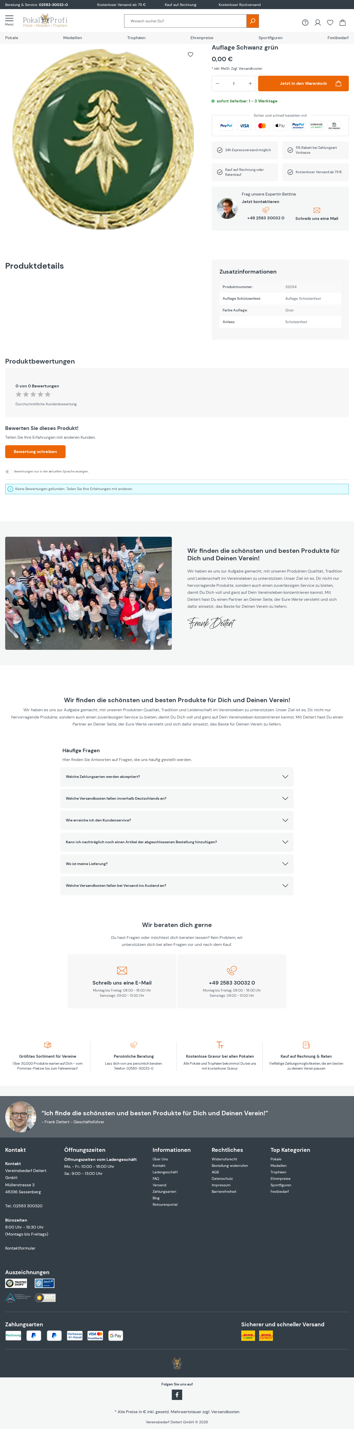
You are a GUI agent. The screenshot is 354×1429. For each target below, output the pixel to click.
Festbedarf (280, 1191)
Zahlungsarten (164, 1191)
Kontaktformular (20, 1248)
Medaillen (279, 1165)
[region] (103, 142)
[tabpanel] (280, 300)
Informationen (172, 1149)
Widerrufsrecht (224, 1159)
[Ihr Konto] (317, 22)
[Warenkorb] (342, 22)
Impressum (221, 1185)
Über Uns (160, 1159)
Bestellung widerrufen (230, 1165)
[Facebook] (177, 1394)
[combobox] (185, 21)
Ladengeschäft (165, 1172)
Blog (156, 1198)
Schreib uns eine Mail (316, 218)
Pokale (276, 1159)
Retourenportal (165, 1204)
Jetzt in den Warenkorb (303, 83)
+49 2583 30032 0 (265, 218)
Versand (159, 1185)
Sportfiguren (281, 1185)
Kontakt (159, 1165)
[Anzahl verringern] (217, 83)
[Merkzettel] (330, 22)
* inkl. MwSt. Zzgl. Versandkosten (237, 68)
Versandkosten (225, 1411)
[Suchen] (252, 21)
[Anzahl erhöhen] (250, 83)
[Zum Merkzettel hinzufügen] (190, 54)
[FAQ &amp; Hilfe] (305, 22)
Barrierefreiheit (224, 1191)
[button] (177, 776)
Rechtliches (227, 1149)
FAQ (156, 1178)
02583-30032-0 (53, 4)
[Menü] (11, 20)
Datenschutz (222, 1178)
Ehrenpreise (281, 1178)
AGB (215, 1172)
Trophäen (278, 1172)
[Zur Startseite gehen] (50, 20)
